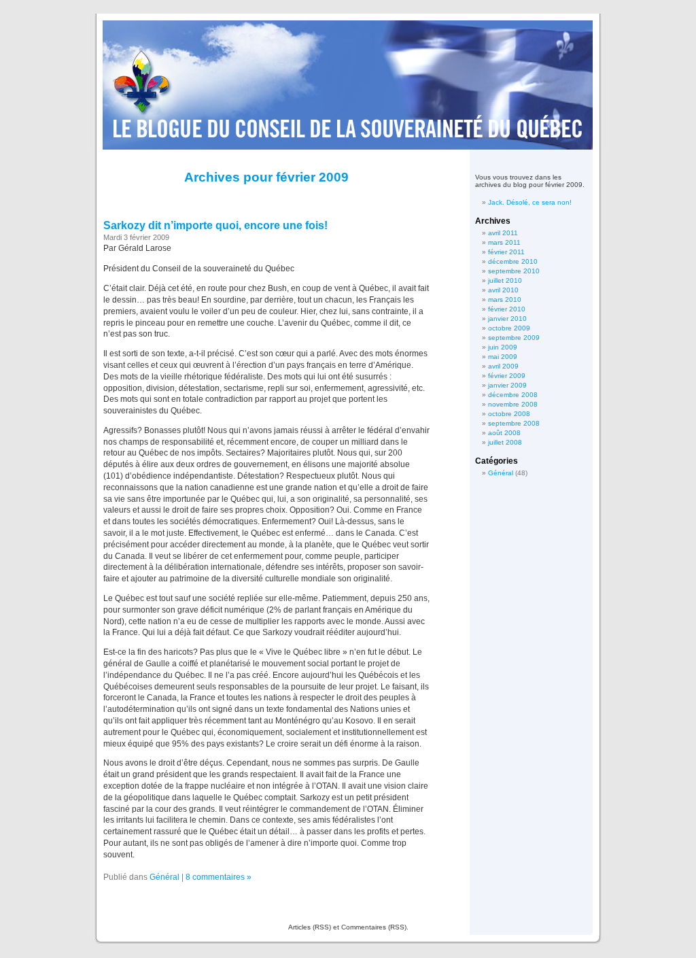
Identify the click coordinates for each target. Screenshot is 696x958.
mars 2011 (504, 242)
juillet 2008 (505, 442)
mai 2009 (502, 356)
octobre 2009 (509, 328)
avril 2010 (503, 290)
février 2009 (506, 375)
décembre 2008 (513, 394)
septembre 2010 (514, 271)
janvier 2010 (507, 318)
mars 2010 (504, 299)
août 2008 (504, 433)
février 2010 (506, 309)
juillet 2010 (505, 280)
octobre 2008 (509, 413)
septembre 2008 (514, 423)
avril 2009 (503, 366)
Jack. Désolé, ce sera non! (530, 202)
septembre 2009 (514, 337)
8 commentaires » (218, 877)
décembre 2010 (513, 261)
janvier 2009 (507, 385)
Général (164, 877)
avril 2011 (503, 233)
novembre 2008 (513, 404)
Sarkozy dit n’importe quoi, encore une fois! (215, 225)
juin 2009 (502, 347)
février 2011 (506, 252)
